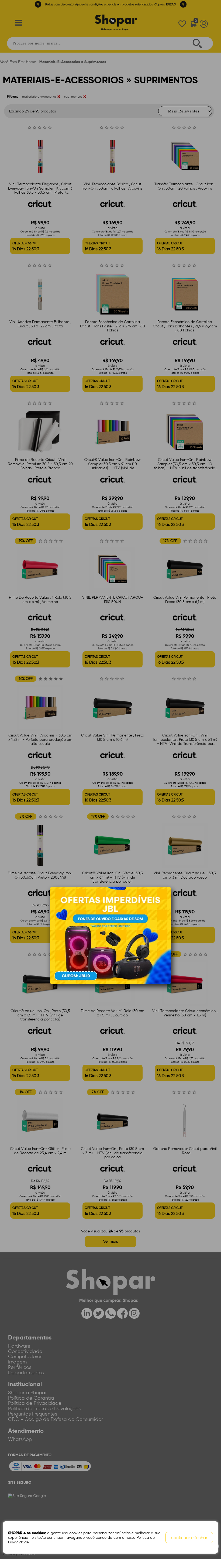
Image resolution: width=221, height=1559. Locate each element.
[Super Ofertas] (110, 935)
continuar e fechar (189, 1537)
